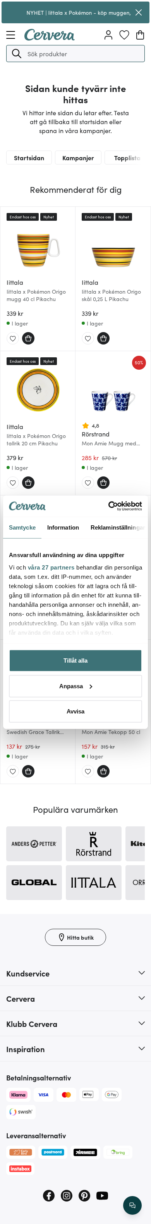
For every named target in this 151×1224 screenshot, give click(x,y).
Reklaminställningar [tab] (118, 527)
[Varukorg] (140, 35)
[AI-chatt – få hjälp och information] (132, 1205)
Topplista (127, 157)
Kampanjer (78, 157)
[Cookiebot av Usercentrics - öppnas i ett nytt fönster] (108, 506)
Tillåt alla (75, 660)
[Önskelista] (124, 35)
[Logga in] (108, 35)
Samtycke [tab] (22, 527)
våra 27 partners (51, 567)
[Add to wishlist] (13, 338)
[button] (17, 53)
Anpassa (71, 685)
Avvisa (75, 711)
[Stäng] (138, 12)
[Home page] (49, 38)
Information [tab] (63, 527)
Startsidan (29, 157)
